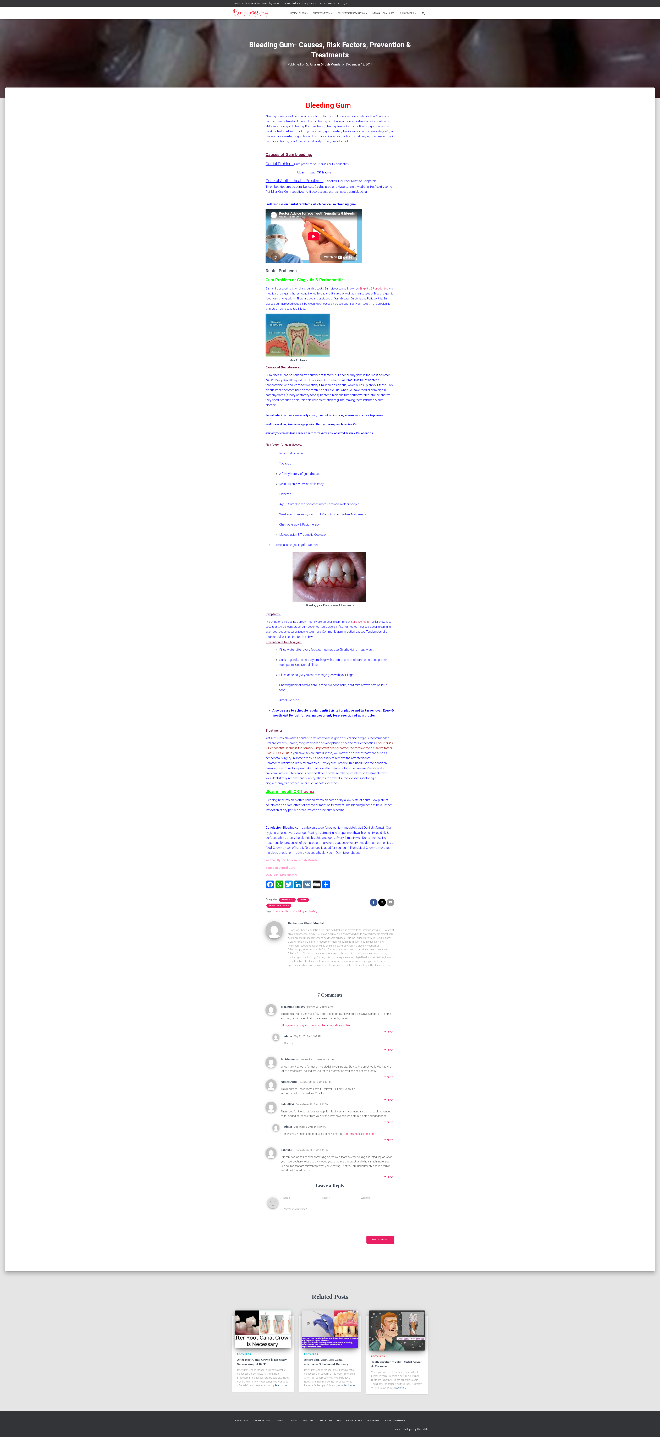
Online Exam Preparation (352, 13)
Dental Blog (287, 900)
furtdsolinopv (290, 1059)
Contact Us (320, 3)
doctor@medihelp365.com (360, 1133)
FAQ (339, 1420)
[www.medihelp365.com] (250, 13)
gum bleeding (309, 911)
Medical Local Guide (383, 13)
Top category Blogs (279, 905)
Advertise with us (252, 3)
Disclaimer (285, 3)
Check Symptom (322, 13)
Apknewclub (289, 1081)
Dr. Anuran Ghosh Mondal (287, 911)
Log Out (293, 1420)
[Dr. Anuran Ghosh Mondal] (274, 929)
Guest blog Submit (270, 3)
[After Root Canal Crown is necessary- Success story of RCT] (263, 1329)
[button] (307, 13)
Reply (389, 1032)
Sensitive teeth (360, 621)
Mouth (303, 900)
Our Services (406, 13)
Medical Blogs (298, 13)
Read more (281, 1385)
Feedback (296, 3)
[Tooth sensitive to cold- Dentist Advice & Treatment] (397, 1330)
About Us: (308, 1420)
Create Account (333, 3)
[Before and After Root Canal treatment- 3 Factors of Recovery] (330, 1329)
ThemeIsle (422, 1429)
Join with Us (237, 3)
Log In (344, 3)
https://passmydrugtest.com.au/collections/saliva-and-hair (316, 1025)
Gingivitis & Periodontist (373, 288)
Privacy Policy (308, 3)
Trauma (307, 791)
